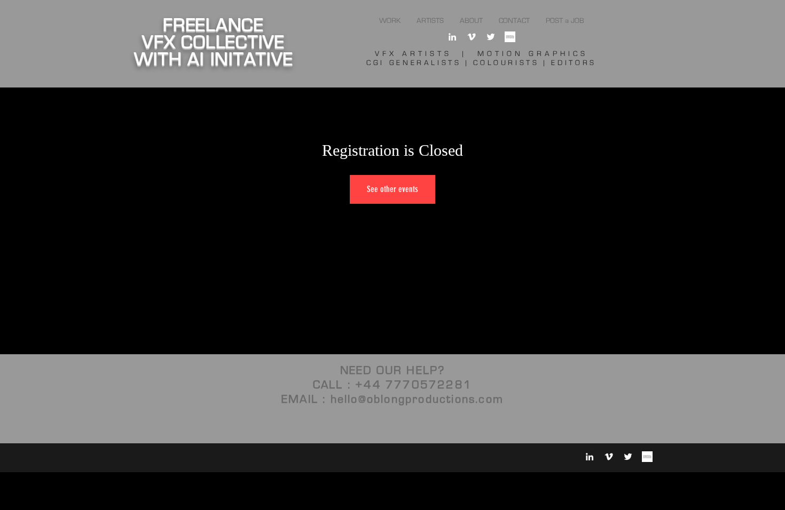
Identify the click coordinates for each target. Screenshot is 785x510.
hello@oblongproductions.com (417, 399)
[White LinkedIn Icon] (452, 36)
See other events (392, 189)
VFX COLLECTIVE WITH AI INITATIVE (213, 51)
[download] (510, 36)
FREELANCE (213, 25)
